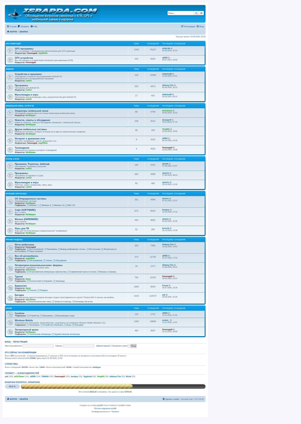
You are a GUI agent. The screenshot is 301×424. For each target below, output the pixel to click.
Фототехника (94, 249)
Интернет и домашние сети (30, 138)
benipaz (165, 210)
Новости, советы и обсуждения (32, 120)
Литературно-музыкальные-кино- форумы (39, 265)
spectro (165, 173)
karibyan (97, 367)
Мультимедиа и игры (26, 94)
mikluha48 (167, 74)
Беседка (19, 295)
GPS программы (24, 48)
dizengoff (166, 120)
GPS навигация (13, 44)
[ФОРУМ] (54, 14)
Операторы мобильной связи (31, 111)
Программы (21, 85)
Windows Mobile (24, 320)
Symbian (19, 313)
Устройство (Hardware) (53, 325)
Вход (7, 342)
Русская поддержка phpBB (105, 408)
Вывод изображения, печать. (73, 249)
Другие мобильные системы (31, 129)
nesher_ (165, 320)
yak (163, 295)
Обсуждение (61, 260)
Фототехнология (36, 249)
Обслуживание (35, 260)
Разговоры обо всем (84, 301)
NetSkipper (31, 115)
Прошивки (78, 325)
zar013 (29, 81)
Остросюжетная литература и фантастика (48, 272)
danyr (28, 279)
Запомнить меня (120, 346)
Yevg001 (166, 129)
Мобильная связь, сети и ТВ (20, 106)
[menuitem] (23, 26)
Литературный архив (26, 329)
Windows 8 (46, 205)
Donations (34, 382)
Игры (69, 325)
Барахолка (21, 285)
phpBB (99, 405)
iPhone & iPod (12, 159)
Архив (9, 308)
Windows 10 (59, 205)
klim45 (165, 164)
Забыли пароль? (103, 346)
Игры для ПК (22, 228)
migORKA (43, 53)
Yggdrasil (87, 376)
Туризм (19, 276)
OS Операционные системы (30, 198)
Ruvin (128, 376)
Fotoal (165, 285)
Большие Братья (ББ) (16, 194)
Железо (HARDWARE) (26, 219)
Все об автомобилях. (27, 256)
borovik (165, 228)
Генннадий (32, 53)
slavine (165, 198)
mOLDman (167, 111)
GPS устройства (24, 58)
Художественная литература (67, 334)
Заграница (60, 281)
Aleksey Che (167, 85)
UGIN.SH (166, 48)
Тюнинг (49, 260)
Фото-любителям (24, 244)
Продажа (44, 290)
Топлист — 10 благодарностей (22, 373)
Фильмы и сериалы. (108, 272)
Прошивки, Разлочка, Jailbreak (32, 164)
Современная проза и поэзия (83, 272)
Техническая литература (40, 334)
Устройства (34, 316)
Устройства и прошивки (28, 74)
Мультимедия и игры (26, 182)
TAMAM (44, 376)
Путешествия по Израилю (40, 281)
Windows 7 (33, 205)
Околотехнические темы (40, 301)
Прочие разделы (14, 240)
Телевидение (22, 148)
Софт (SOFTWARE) (25, 210)
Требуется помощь (62, 301)
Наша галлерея (36, 251)
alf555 (165, 58)
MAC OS (71, 205)
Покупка (32, 290)
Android (10, 69)
